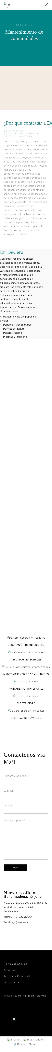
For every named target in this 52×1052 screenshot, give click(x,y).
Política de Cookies (15, 964)
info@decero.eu (19, 922)
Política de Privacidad (17, 976)
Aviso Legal (10, 970)
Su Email (9, 790)
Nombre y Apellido (15, 776)
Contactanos (11, 982)
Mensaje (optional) (14, 820)
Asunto (8, 805)
